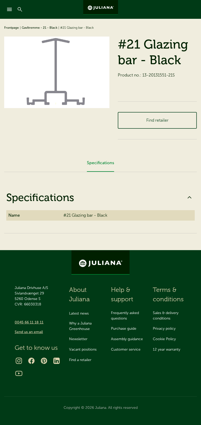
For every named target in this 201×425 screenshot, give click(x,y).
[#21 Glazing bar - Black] (56, 72)
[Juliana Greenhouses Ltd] (100, 7)
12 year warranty (166, 349)
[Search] (20, 9)
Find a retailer (80, 360)
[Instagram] (19, 361)
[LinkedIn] (56, 361)
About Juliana (79, 294)
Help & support (122, 294)
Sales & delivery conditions (165, 316)
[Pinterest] (44, 361)
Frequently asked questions (125, 316)
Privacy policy (164, 328)
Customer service (126, 349)
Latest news (79, 313)
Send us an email (29, 332)
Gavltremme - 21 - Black (39, 27)
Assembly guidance (127, 339)
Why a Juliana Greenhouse (80, 326)
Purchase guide (123, 328)
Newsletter (78, 339)
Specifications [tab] (100, 162)
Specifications (40, 197)
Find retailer (157, 120)
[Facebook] (31, 361)
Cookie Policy (164, 339)
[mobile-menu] (9, 9)
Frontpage (11, 27)
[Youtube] (19, 373)
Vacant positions (83, 349)
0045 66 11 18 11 (29, 322)
